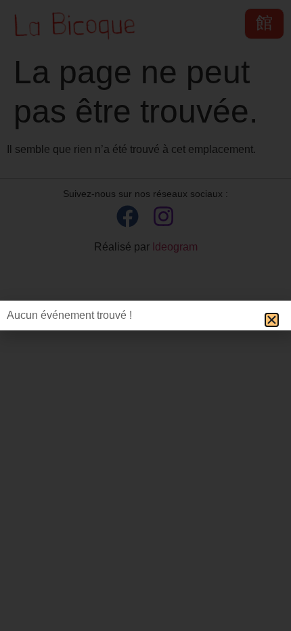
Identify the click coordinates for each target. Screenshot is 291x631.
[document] (145, 315)
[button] (271, 320)
